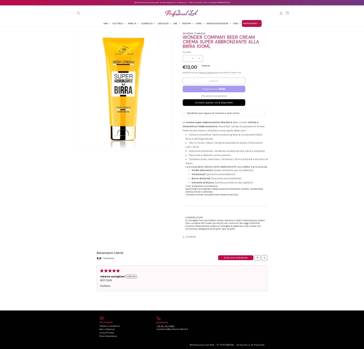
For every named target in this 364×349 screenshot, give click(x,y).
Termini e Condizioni (110, 326)
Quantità (187, 52)
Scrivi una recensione (236, 257)
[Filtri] (257, 257)
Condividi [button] (191, 236)
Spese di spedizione (208, 72)
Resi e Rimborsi (107, 329)
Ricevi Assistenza (108, 336)
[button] (78, 13)
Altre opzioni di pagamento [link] (214, 96)
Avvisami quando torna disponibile (214, 102)
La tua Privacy (107, 332)
